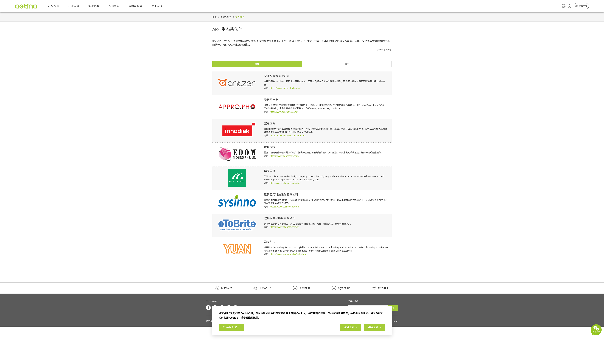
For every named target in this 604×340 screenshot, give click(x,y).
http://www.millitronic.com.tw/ (285, 182)
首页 (214, 16)
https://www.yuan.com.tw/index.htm (288, 253)
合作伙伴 (239, 16)
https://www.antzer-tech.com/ (285, 88)
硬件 (257, 63)
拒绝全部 (350, 327)
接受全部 (374, 327)
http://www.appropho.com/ (284, 111)
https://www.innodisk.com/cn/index (288, 135)
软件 (347, 63)
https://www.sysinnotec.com (284, 206)
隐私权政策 (211, 321)
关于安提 (156, 6)
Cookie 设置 (231, 327)
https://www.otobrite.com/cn (284, 226)
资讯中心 (114, 6)
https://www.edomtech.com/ (284, 155)
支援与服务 (226, 16)
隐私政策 (253, 317)
